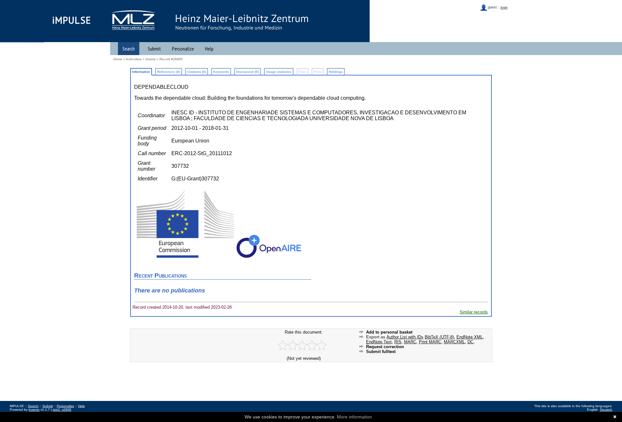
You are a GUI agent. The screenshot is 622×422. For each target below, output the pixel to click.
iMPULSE (71, 20)
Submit (154, 48)
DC (470, 341)
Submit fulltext (381, 351)
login (504, 7)
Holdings (336, 72)
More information (354, 416)
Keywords (221, 72)
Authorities (134, 59)
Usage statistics (279, 72)
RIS (397, 341)
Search (128, 48)
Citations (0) (196, 72)
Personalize (183, 48)
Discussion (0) (247, 72)
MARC (410, 341)
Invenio (34, 409)
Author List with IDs (404, 337)
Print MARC (430, 341)
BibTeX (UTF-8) (439, 337)
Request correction (385, 346)
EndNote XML (469, 337)
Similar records (474, 312)
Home (117, 59)
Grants (150, 59)
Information (141, 72)
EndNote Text (379, 341)
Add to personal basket (389, 332)
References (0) (168, 72)
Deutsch (606, 409)
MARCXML (454, 341)
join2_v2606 (62, 409)
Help (209, 48)
